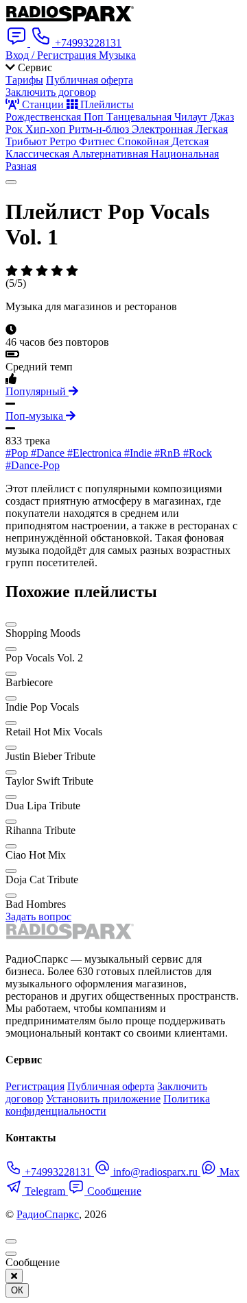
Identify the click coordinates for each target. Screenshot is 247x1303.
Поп (95, 117)
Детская (190, 141)
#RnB (168, 453)
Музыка (117, 55)
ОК (17, 1290)
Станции (43, 104)
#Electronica (95, 453)
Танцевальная (140, 117)
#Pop (18, 453)
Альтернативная (111, 154)
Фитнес (98, 141)
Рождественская (44, 117)
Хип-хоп (47, 129)
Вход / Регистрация (52, 55)
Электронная (164, 129)
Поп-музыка (35, 416)
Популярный (37, 391)
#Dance (49, 453)
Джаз (222, 117)
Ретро (64, 141)
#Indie (139, 453)
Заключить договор (50, 92)
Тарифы (24, 80)
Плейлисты (106, 104)
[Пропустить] (10, 1254)
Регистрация (34, 1086)
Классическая (38, 154)
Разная (20, 166)
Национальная (185, 154)
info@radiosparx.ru (155, 1172)
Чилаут (192, 117)
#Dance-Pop (32, 465)
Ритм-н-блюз (100, 129)
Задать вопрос (38, 916)
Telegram (45, 1191)
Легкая (212, 129)
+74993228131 (58, 1172)
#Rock (197, 453)
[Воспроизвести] (10, 182)
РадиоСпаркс (47, 1214)
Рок (15, 129)
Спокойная (144, 141)
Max (228, 1172)
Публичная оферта (89, 80)
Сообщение (112, 1191)
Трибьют (27, 141)
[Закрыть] (14, 1276)
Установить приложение (103, 1098)
